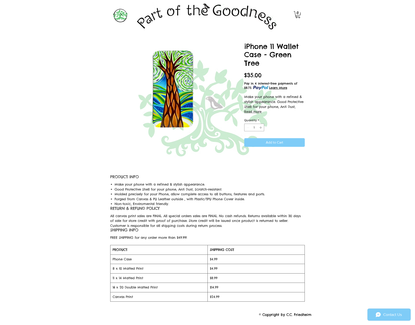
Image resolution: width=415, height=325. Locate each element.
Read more (253, 112)
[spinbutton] (254, 127)
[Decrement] (247, 127)
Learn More (278, 88)
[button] (298, 14)
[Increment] (261, 127)
